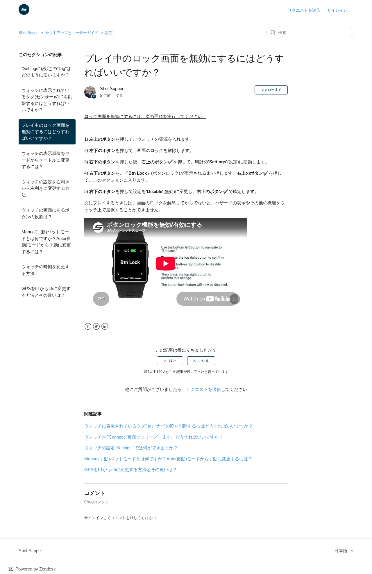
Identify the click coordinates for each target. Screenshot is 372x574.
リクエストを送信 (304, 10)
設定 (109, 33)
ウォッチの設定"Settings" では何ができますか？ (131, 447)
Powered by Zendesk (35, 568)
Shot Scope (28, 33)
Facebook (88, 326)
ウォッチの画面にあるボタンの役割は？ (45, 213)
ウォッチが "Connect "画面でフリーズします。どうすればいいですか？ (153, 436)
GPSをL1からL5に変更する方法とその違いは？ (46, 292)
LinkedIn (104, 326)
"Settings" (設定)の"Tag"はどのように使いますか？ (46, 72)
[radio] (170, 360)
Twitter (96, 326)
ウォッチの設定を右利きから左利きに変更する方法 (45, 188)
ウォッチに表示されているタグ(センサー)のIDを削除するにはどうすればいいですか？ (47, 100)
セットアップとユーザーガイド (71, 33)
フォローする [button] (271, 90)
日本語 (341, 550)
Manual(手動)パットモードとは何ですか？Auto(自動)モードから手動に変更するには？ (46, 241)
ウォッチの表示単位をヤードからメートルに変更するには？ (45, 160)
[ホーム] (24, 13)
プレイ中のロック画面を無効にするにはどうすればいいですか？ (45, 132)
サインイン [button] (337, 10)
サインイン (93, 518)
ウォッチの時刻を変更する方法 (45, 270)
